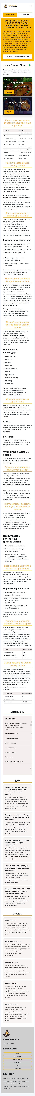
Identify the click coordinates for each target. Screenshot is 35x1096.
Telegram (17, 1068)
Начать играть (10, 14)
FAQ (17, 1065)
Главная (17, 1053)
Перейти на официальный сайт (17, 56)
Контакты (17, 1062)
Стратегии (17, 1056)
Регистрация (25, 14)
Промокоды (17, 1059)
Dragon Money (11, 1039)
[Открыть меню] (30, 6)
